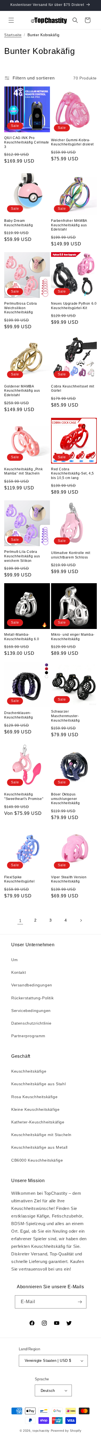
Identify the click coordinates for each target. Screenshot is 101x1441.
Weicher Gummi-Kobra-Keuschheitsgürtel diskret (72, 142)
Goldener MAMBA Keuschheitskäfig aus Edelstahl (22, 390)
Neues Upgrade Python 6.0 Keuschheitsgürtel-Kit (74, 306)
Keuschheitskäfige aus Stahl (38, 1084)
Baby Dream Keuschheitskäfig (18, 223)
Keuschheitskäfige (28, 1071)
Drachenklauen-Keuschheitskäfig (18, 715)
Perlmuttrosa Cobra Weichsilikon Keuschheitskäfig (20, 308)
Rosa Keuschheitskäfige (34, 1097)
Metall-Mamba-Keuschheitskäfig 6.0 (21, 637)
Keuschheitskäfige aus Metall (39, 1147)
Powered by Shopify (66, 1430)
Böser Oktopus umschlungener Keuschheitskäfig (65, 798)
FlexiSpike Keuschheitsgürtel (19, 879)
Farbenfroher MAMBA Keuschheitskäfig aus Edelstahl (69, 225)
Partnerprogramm (28, 1036)
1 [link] (20, 920)
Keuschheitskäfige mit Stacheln (41, 1134)
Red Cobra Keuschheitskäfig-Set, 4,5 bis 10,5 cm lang (72, 473)
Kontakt (18, 972)
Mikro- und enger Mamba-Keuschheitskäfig (73, 637)
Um (14, 959)
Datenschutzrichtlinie (31, 1023)
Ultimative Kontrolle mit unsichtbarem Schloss (70, 555)
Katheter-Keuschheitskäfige (38, 1122)
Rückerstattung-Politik (32, 998)
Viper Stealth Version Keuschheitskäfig (69, 879)
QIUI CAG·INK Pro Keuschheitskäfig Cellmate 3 (26, 142)
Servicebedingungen (31, 1010)
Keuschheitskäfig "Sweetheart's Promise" (23, 796)
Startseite (13, 35)
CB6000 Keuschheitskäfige (37, 1160)
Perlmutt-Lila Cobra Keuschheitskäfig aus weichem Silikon (22, 556)
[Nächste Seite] (81, 920)
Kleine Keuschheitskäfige (35, 1109)
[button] (11, 20)
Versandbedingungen (31, 985)
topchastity (41, 1430)
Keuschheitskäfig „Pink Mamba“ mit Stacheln (23, 471)
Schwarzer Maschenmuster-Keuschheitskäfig (65, 716)
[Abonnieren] (80, 1301)
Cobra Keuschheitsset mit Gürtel (72, 388)
